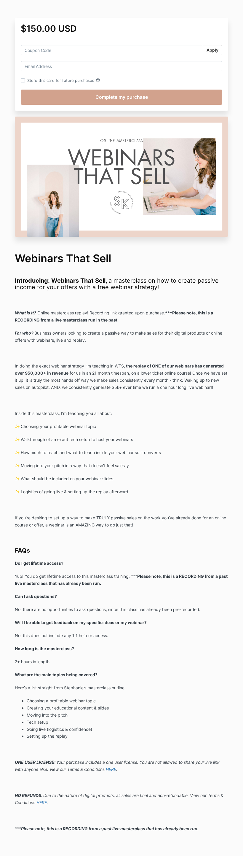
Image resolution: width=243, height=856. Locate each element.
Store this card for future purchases (63, 80)
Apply (212, 49)
